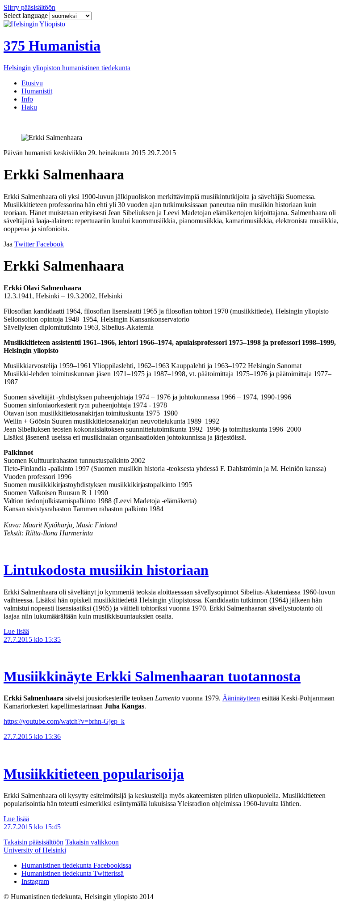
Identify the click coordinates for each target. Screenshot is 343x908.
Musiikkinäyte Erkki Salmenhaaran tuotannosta (152, 676)
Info (27, 99)
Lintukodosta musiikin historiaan (106, 570)
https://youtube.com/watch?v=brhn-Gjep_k (64, 721)
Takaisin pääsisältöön (33, 842)
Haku (29, 107)
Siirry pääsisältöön (29, 7)
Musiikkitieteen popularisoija (94, 774)
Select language (27, 15)
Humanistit (36, 91)
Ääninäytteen (241, 698)
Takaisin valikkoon (92, 842)
